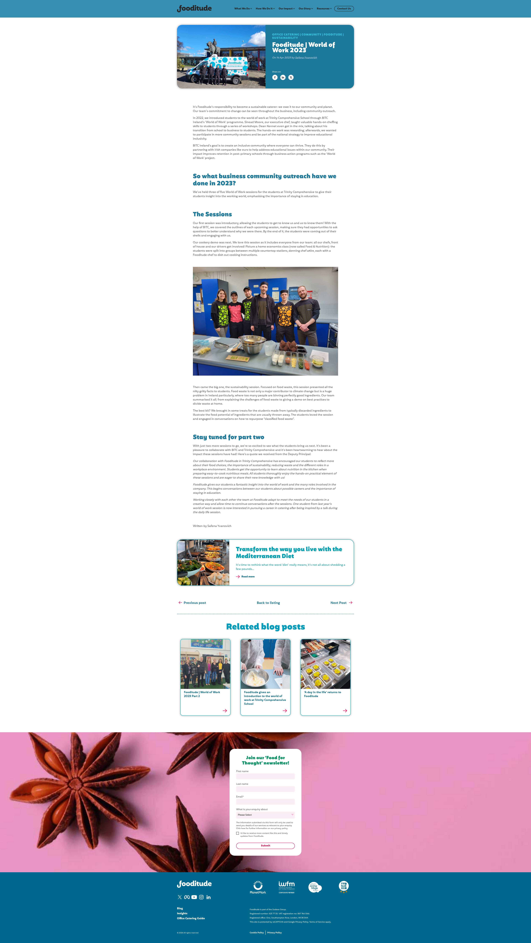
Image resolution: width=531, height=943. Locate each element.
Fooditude (333, 35)
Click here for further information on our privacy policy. (262, 828)
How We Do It (264, 9)
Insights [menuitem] (182, 913)
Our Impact (286, 9)
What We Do (242, 9)
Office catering (285, 35)
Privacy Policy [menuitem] (274, 932)
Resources (323, 9)
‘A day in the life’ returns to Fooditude (322, 694)
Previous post (195, 603)
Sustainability (285, 38)
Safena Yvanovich (306, 58)
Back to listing (268, 603)
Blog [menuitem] (180, 909)
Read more (248, 577)
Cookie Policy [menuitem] (257, 932)
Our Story (305, 9)
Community (311, 35)
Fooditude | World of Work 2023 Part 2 (202, 694)
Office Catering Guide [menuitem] (191, 918)
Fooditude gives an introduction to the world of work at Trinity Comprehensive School (265, 698)
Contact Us (344, 9)
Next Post (338, 603)
